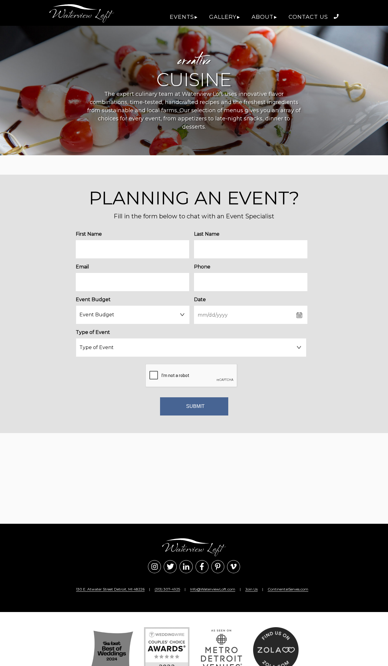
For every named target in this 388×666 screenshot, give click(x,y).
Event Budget (93, 299)
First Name (89, 234)
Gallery (222, 17)
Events (182, 17)
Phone (202, 267)
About (262, 17)
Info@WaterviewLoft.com (212, 589)
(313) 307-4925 (167, 589)
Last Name (206, 234)
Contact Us (308, 17)
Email (82, 267)
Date (200, 299)
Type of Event (93, 332)
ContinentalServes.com (288, 589)
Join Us (251, 589)
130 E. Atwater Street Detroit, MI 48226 (110, 589)
